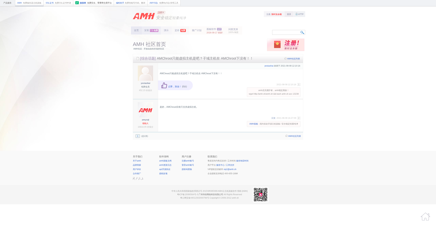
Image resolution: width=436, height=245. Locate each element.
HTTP (300, 14)
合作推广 (137, 173)
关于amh (137, 161)
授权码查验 (187, 169)
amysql (145, 120)
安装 (151, 30)
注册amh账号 (188, 161)
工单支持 (230, 165)
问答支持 (233, 31)
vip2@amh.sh (230, 169)
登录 (289, 14)
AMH (29, 3)
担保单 (94, 2)
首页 (136, 30)
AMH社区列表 (293, 59)
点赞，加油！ (174, 86)
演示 (166, 30)
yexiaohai (145, 83)
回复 (273, 118)
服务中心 (220, 165)
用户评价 (137, 169)
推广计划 (196, 30)
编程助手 (130, 3)
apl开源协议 (164, 169)
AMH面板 (253, 124)
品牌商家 (137, 165)
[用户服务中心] (425, 216)
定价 (180, 30)
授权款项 (163, 173)
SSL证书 (58, 3)
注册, (274, 14)
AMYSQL (164, 3)
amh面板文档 (165, 161)
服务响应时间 (242, 161)
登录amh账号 (188, 165)
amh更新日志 (165, 165)
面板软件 (215, 31)
